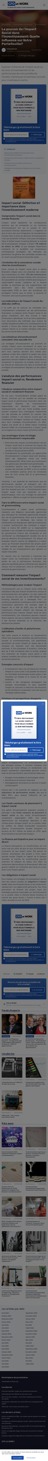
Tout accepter (17, 1458)
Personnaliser (31, 1458)
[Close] (42, 703)
